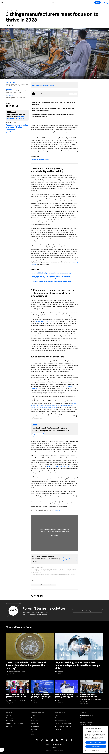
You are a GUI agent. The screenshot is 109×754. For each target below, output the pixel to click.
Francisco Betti (10, 82)
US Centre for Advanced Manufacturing (58, 466)
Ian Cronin (9, 89)
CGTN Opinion (55, 510)
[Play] (33, 93)
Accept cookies (54, 535)
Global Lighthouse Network (44, 321)
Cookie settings (95, 750)
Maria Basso (9, 95)
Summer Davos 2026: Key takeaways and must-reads (88, 695)
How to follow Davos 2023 (40, 159)
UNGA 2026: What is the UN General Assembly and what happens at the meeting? (26, 665)
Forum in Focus (11, 10)
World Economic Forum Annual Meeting (43, 85)
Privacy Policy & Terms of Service (54, 744)
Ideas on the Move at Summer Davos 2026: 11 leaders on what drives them (16, 696)
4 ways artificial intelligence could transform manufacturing (51, 273)
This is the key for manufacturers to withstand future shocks (51, 281)
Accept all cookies (96, 746)
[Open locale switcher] (2, 750)
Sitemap (54, 747)
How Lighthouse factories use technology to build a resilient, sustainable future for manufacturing (51, 277)
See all (100, 627)
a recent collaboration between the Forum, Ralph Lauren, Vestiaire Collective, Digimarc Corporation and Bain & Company (54, 405)
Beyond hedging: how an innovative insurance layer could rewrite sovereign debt (77, 665)
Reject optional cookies (95, 742)
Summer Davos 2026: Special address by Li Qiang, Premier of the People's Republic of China (66, 696)
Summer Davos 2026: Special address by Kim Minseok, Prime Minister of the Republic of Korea (41, 696)
